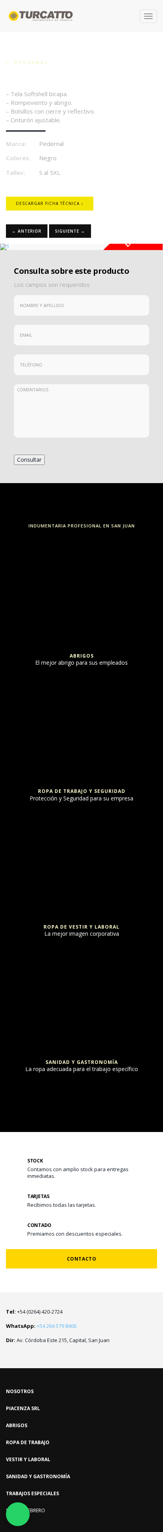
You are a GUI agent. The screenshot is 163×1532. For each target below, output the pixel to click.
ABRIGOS (16, 1425)
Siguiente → (70, 231)
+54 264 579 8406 (41, 1325)
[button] (12, 247)
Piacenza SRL (23, 1408)
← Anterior (27, 231)
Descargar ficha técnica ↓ (49, 203)
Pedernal (29, 62)
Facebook (22, 1354)
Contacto (82, 1258)
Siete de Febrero (25, 1510)
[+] (81, 547)
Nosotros (20, 1391)
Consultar (29, 459)
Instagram (9, 1354)
